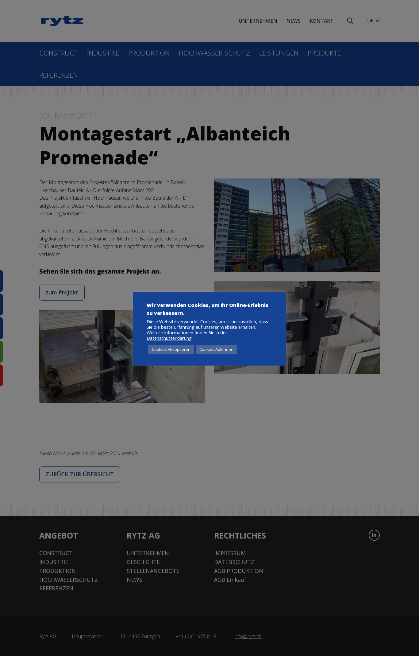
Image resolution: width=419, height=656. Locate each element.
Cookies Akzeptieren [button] (171, 349)
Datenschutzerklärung (169, 338)
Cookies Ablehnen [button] (216, 349)
